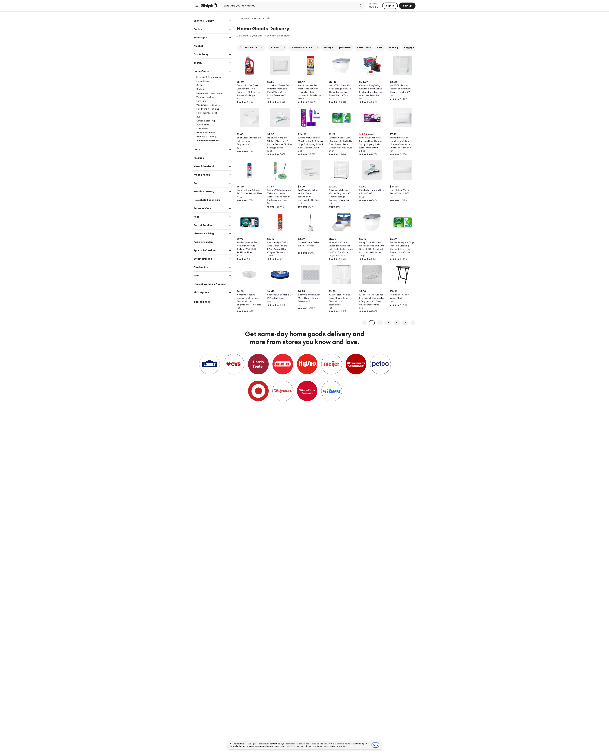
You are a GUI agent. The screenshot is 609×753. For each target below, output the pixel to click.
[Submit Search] (361, 6)
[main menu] (196, 6)
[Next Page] (413, 322)
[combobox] (289, 6)
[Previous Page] (364, 322)
